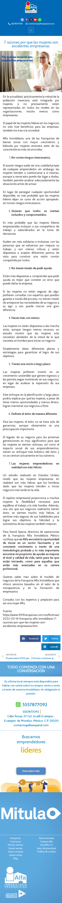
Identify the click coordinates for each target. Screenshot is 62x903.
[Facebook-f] (26, 20)
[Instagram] (31, 20)
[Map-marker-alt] (22, 20)
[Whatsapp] (40, 20)
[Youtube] (35, 20)
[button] (31, 30)
